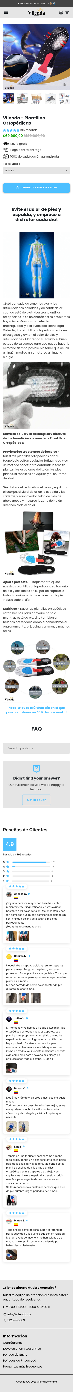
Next (66, 57)
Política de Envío (15, 1354)
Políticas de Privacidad (19, 1360)
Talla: (11, 164)
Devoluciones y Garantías (22, 1349)
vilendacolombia (47, 1381)
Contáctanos (12, 1343)
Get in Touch (36, 800)
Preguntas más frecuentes (22, 1366)
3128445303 (14, 1320)
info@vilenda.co (17, 1314)
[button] (20, 130)
